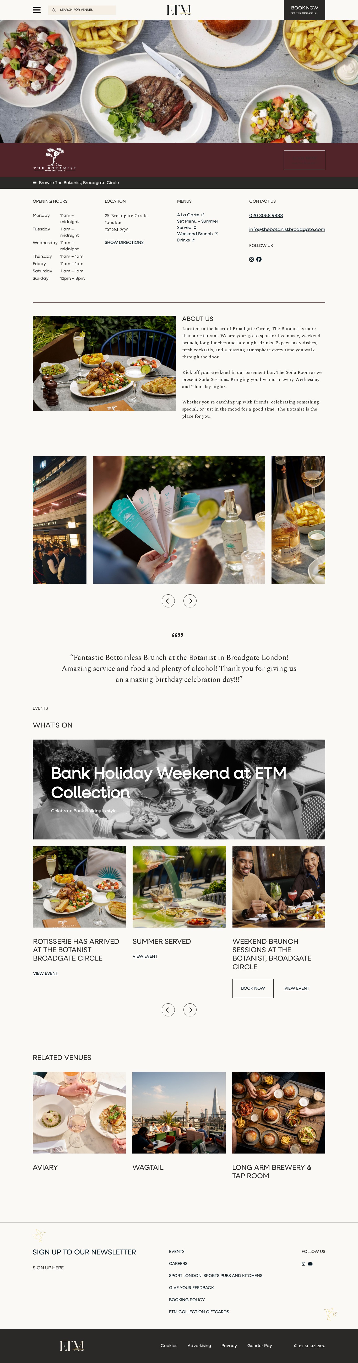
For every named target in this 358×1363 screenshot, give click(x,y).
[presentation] (168, 600)
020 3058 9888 (266, 216)
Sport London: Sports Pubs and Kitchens (215, 1276)
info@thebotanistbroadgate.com (287, 230)
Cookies (169, 1346)
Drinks (184, 240)
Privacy (229, 1346)
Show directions (124, 243)
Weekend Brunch (195, 234)
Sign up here (48, 1268)
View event (45, 974)
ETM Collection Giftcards (199, 1312)
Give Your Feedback (191, 1288)
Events (177, 1252)
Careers (178, 1264)
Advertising (199, 1346)
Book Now (304, 10)
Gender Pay (259, 1346)
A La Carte (188, 215)
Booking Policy (187, 1300)
